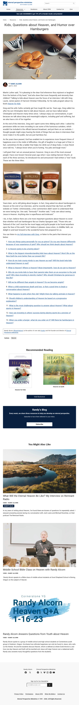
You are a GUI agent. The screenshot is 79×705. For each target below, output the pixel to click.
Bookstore (34, 9)
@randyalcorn (18, 330)
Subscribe (39, 424)
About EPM (47, 9)
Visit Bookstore (39, 397)
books (43, 330)
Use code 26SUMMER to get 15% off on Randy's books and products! (40, 14)
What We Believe (50, 694)
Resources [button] (19, 9)
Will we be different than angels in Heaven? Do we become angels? (36, 282)
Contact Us (60, 9)
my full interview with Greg (28, 234)
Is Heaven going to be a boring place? (23, 249)
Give (71, 9)
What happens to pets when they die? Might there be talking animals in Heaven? (41, 294)
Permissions (29, 694)
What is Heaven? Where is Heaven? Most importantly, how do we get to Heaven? (42, 268)
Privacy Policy (18, 694)
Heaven (13, 338)
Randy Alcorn (16, 84)
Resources (13, 20)
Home (8, 9)
